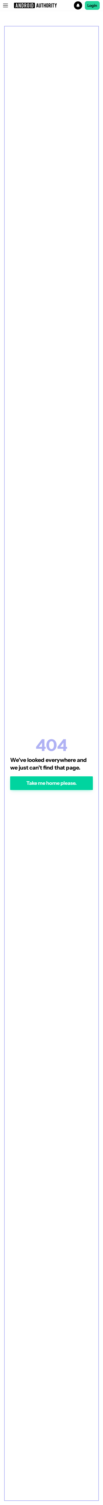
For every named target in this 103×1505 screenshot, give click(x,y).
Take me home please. (51, 783)
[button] (51, 5)
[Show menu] (5, 5)
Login (92, 5)
